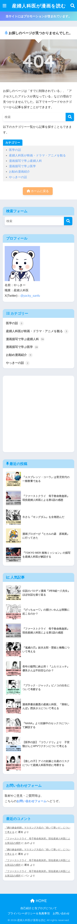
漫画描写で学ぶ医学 (22, 166)
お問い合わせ (61, 913)
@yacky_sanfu (30, 295)
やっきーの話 (18, 177)
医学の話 (15, 149)
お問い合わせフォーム (32, 801)
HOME (41, 900)
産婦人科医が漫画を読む (39, 6)
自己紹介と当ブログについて (38, 908)
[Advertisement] (38, 414)
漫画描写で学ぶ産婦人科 (25, 160)
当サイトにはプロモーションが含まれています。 (38, 16)
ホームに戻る (39, 191)
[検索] (70, 117)
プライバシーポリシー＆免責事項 (29, 913)
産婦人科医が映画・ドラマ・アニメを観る (37, 155)
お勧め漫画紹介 (19, 171)
